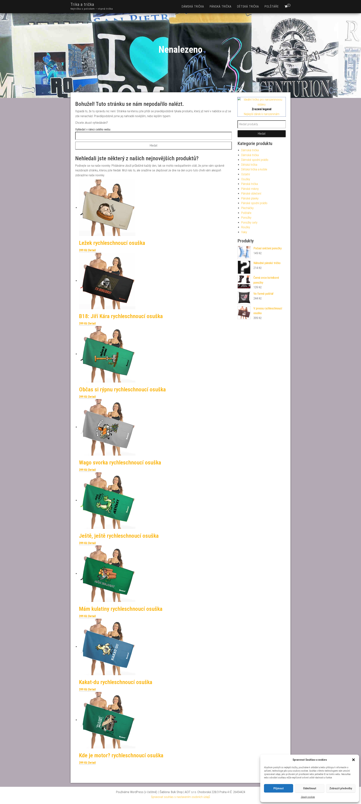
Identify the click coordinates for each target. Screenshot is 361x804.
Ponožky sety (249, 222)
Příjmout (278, 788)
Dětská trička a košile (254, 169)
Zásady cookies (308, 797)
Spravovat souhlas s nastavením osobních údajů (180, 797)
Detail (92, 250)
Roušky (245, 227)
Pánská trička (220, 6)
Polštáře (272, 6)
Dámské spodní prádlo (254, 160)
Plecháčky (247, 208)
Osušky (245, 179)
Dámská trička (193, 6)
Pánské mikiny (250, 189)
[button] (353, 760)
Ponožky (246, 217)
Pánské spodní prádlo (254, 203)
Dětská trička (248, 6)
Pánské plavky (250, 198)
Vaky (244, 232)
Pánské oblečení (251, 193)
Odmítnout (309, 788)
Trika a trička (82, 4)
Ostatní (245, 174)
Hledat (261, 133)
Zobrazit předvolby (340, 788)
